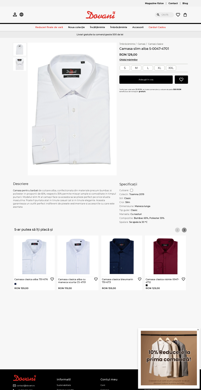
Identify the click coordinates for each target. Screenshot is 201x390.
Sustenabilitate (64, 385)
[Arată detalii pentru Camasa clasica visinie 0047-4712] (165, 256)
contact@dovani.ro (26, 385)
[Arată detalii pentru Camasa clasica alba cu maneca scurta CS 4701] (77, 256)
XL (159, 68)
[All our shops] (21, 15)
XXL (171, 68)
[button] (184, 230)
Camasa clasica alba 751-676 (31, 279)
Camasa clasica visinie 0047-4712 (162, 280)
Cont (102, 385)
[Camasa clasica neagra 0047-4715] (147, 285)
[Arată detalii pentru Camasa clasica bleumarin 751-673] (121, 256)
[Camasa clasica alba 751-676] (103, 285)
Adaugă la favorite (52, 279)
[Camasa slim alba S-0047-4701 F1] (72, 108)
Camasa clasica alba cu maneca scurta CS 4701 (72, 280)
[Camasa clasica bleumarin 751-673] (15, 284)
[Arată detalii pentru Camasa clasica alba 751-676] (34, 256)
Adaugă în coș (146, 79)
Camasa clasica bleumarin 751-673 (117, 280)
